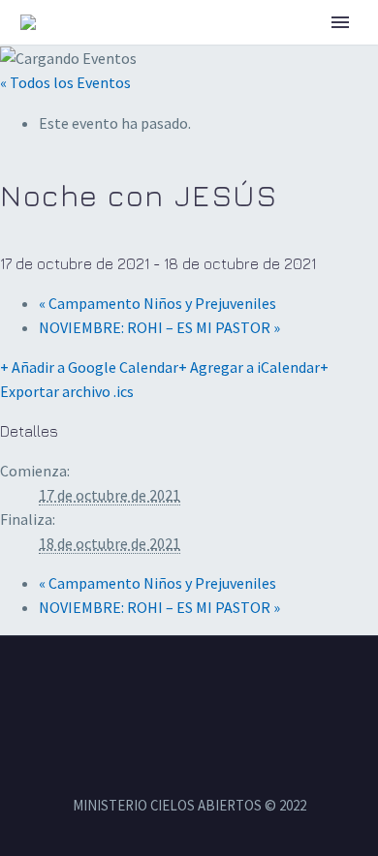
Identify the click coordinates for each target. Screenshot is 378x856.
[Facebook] (138, 688)
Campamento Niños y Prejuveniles (157, 303)
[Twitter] (164, 688)
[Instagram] (189, 688)
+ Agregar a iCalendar (249, 367)
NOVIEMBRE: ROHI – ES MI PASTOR (159, 327)
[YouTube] (214, 688)
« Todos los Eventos (65, 82)
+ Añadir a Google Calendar (89, 367)
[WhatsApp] (239, 688)
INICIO (269, 51)
